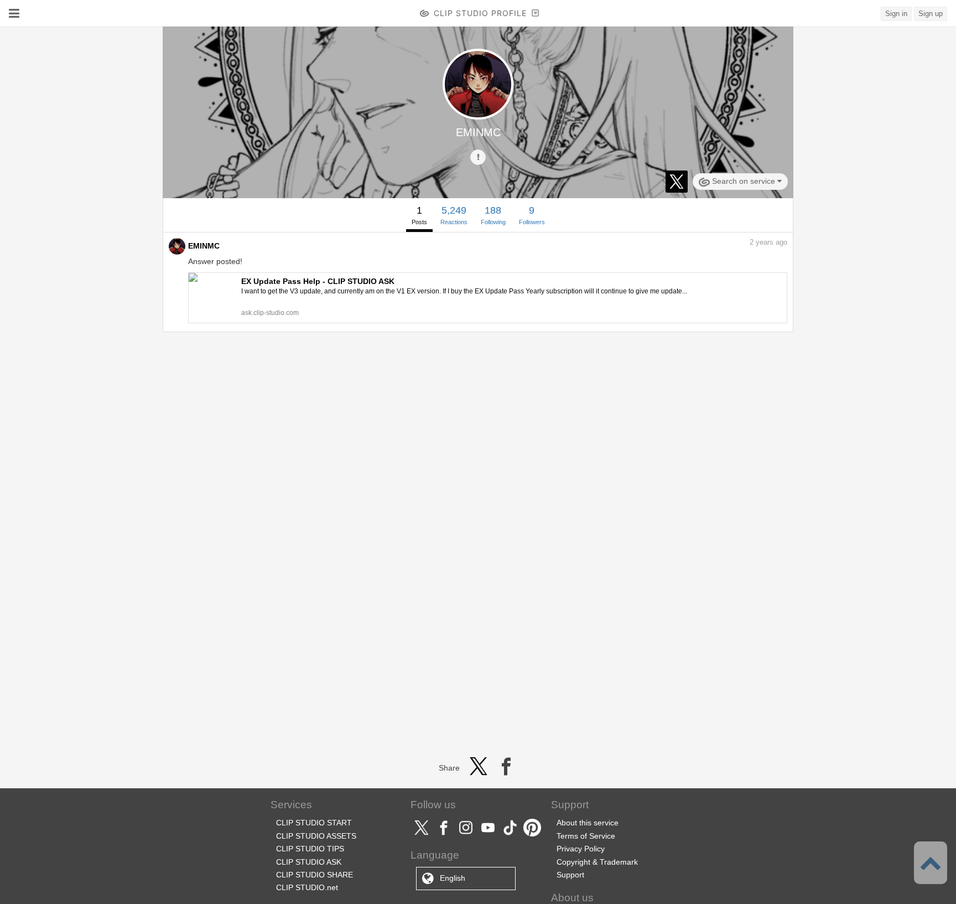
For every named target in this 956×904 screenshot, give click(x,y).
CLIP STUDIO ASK (308, 861)
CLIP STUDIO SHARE (314, 874)
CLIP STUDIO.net (307, 887)
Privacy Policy (581, 848)
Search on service (743, 181)
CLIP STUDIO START (314, 822)
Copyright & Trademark (597, 861)
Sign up (930, 13)
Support (570, 874)
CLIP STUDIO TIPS (310, 848)
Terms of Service (586, 835)
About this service (588, 822)
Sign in (896, 13)
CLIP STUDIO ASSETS (316, 835)
